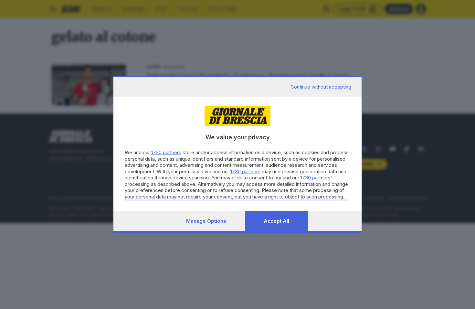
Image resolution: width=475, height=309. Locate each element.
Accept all (276, 221)
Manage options (206, 221)
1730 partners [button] (166, 152)
